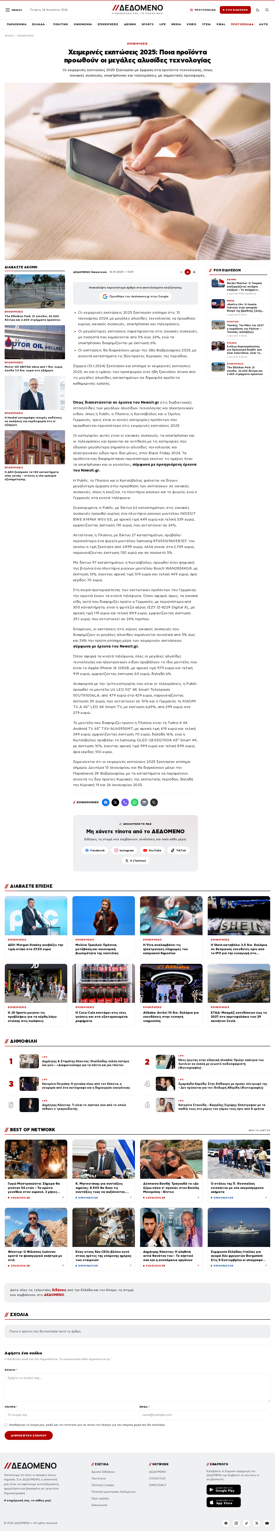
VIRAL (220, 24)
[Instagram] (236, 1523)
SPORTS (148, 24)
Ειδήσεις (59, 1290)
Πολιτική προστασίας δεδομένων (113, 1491)
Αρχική (9, 35)
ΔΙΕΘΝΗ (130, 24)
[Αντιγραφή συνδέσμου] (154, 802)
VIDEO (191, 24)
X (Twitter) (138, 860)
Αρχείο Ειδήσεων (103, 1471)
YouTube (155, 850)
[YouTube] (267, 1523)
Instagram (127, 850)
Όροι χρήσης (100, 1498)
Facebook (97, 850)
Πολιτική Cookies (102, 1485)
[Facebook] (106, 802)
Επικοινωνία (99, 1505)
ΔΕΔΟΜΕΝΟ (54, 1295)
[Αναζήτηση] (267, 10)
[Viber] (125, 802)
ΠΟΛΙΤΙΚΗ (60, 24)
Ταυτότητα (98, 1478)
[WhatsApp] (135, 802)
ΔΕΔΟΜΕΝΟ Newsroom (90, 272)
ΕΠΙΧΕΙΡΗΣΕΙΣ (108, 24)
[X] (257, 1523)
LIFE (162, 24)
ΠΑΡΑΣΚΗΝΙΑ (17, 24)
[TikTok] (246, 1523)
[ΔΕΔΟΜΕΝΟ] (30, 1466)
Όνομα (11, 1406)
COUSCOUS (157, 1478)
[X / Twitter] (115, 802)
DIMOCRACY (157, 1485)
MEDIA (176, 24)
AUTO (263, 24)
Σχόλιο (11, 1370)
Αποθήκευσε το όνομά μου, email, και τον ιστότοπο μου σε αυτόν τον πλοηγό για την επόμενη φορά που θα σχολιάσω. (87, 1425)
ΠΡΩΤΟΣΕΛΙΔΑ (242, 24)
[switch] (258, 10)
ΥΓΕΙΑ (206, 24)
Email (145, 1406)
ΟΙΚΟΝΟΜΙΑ (83, 24)
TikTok (181, 850)
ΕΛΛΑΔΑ (38, 24)
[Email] (144, 802)
